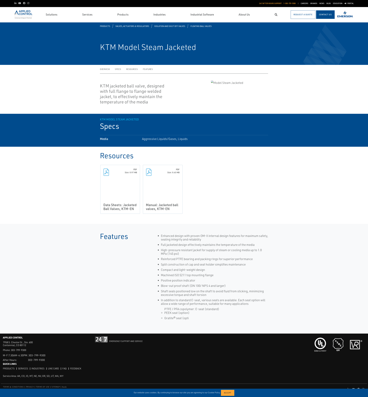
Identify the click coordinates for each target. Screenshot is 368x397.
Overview (105, 69)
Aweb (64, 387)
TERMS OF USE (42, 387)
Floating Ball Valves (201, 26)
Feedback (75, 368)
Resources (132, 69)
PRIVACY (30, 387)
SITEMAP (56, 387)
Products (105, 26)
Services (23, 368)
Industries (37, 368)
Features (148, 69)
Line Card (53, 368)
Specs (118, 69)
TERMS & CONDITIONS (13, 387)
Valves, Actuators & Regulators (132, 26)
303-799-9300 (18, 350)
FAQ (64, 368)
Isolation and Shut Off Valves (169, 26)
